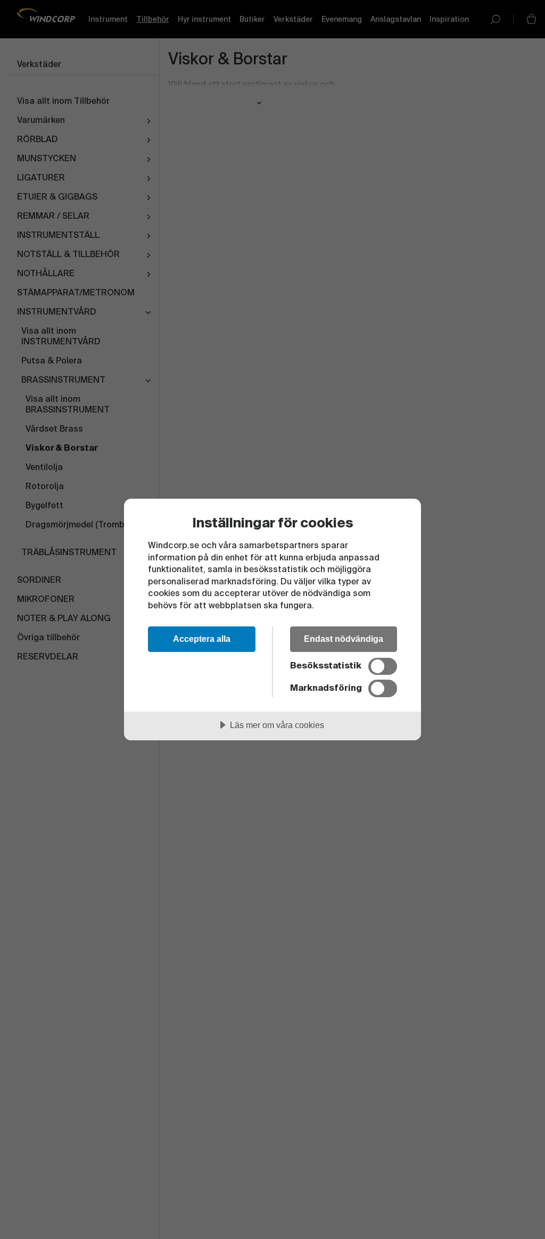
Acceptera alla (201, 638)
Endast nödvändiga (343, 638)
